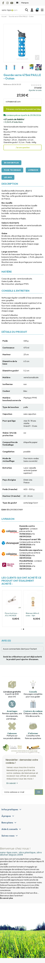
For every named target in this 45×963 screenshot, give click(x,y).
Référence (8, 84)
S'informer (33, 733)
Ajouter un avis (35, 90)
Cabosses (12, 733)
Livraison (33, 170)
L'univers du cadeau (33, 711)
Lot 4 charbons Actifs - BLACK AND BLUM (21, 615)
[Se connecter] (31, 10)
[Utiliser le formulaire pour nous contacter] (17, 2)
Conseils (33, 691)
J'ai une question (23, 147)
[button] (21, 629)
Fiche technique (12, 170)
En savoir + (12, 783)
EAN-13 (5, 509)
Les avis (8, 177)
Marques (25, 2)
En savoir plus (11, 163)
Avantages (12, 711)
